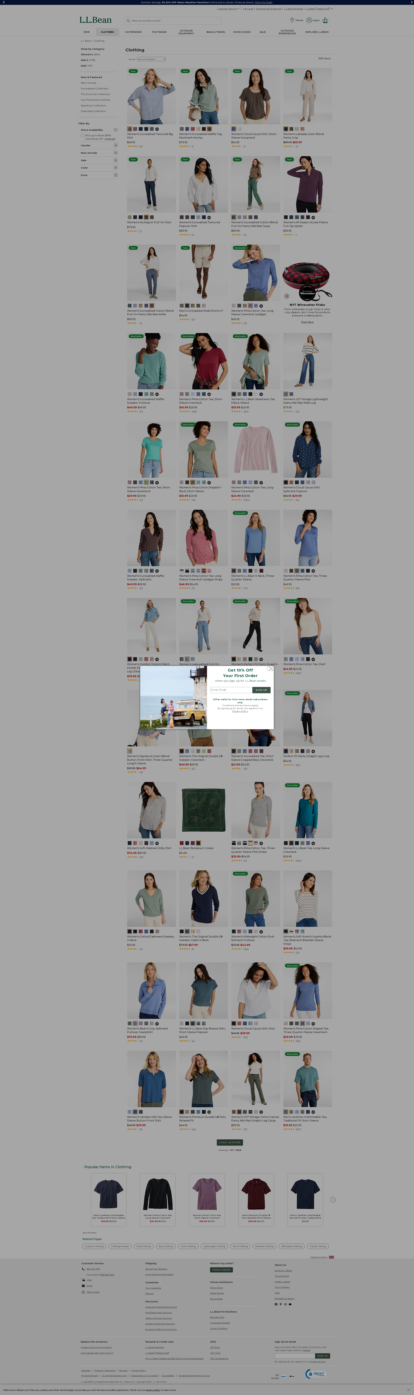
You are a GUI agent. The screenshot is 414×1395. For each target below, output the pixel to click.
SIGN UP (261, 690)
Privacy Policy (240, 711)
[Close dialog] (270, 669)
